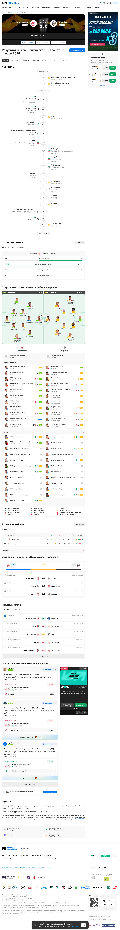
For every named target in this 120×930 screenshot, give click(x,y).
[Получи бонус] (101, 3)
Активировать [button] (80, 705)
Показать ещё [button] (80, 819)
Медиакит (49, 867)
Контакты (42, 867)
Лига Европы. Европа (14, 830)
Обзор (105, 68)
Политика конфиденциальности (29, 867)
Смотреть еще (43, 656)
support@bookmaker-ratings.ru (61, 902)
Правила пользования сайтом (10, 867)
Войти (115, 3)
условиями (75, 926)
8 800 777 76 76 (39, 902)
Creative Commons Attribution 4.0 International (39, 910)
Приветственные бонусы (80, 686)
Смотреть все (30, 784)
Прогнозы (52, 60)
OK (83, 925)
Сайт (112, 67)
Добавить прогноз (77, 50)
